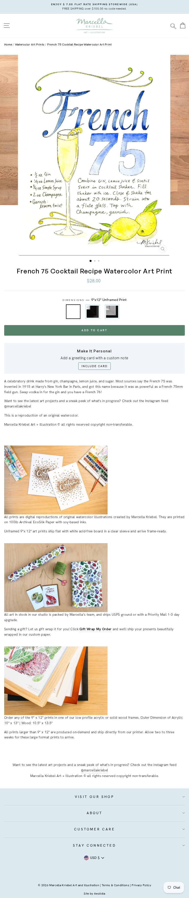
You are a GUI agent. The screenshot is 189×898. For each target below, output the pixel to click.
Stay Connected (94, 845)
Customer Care (94, 829)
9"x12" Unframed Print (73, 311)
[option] (94, 6)
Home (8, 44)
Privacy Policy (141, 885)
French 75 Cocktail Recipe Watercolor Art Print (79, 44)
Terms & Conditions (115, 885)
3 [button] (99, 261)
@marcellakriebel (94, 770)
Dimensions (95, 300)
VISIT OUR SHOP (94, 796)
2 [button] (95, 261)
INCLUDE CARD (94, 366)
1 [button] (91, 261)
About (95, 813)
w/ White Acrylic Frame (112, 311)
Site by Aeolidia (94, 894)
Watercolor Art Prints (29, 44)
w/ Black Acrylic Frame (92, 311)
